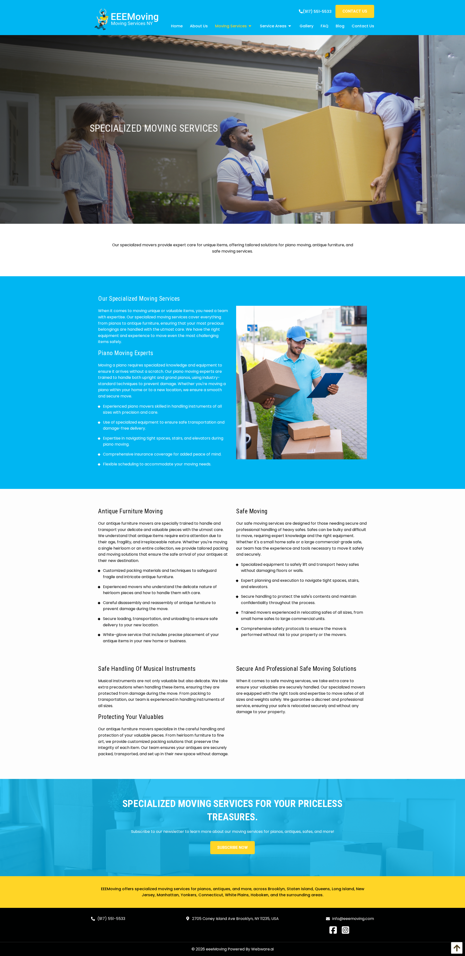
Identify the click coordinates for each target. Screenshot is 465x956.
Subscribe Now (232, 847)
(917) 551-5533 (317, 11)
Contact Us (354, 11)
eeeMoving (216, 949)
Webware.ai (262, 949)
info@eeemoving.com (353, 918)
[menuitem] (173, 26)
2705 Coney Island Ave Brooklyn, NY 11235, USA (235, 918)
